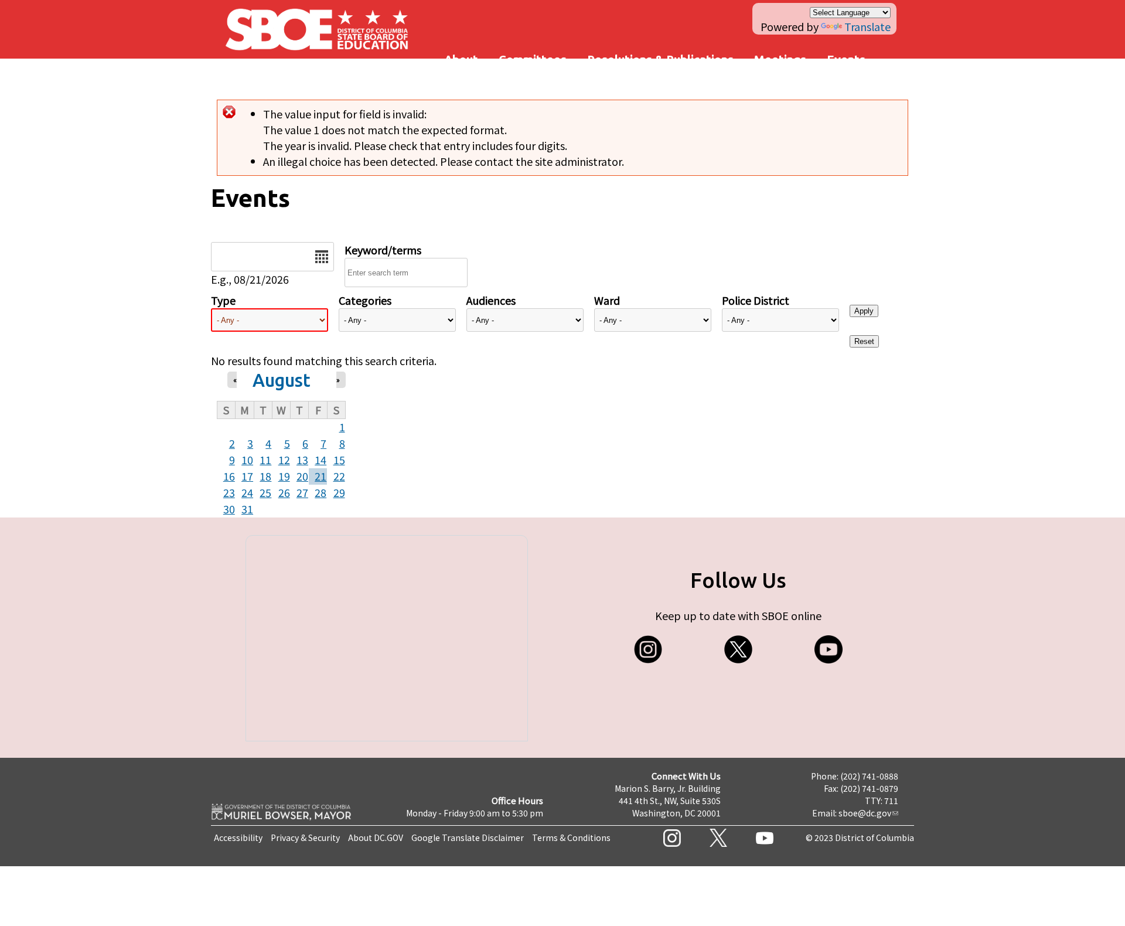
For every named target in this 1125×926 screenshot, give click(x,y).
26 (284, 492)
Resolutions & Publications (660, 59)
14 (320, 459)
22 (339, 476)
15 (339, 459)
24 (247, 492)
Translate (867, 26)
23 (229, 492)
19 (284, 476)
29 (339, 492)
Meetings (780, 59)
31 (247, 508)
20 (302, 476)
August (282, 380)
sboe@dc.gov (864, 813)
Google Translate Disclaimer (467, 837)
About (461, 59)
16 (229, 476)
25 (265, 492)
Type (223, 300)
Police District (755, 300)
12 (284, 459)
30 (229, 508)
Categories (365, 300)
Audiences (491, 300)
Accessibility (238, 837)
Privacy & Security (305, 837)
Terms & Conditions (571, 837)
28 (320, 492)
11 (265, 459)
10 (247, 459)
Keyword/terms (383, 249)
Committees (533, 59)
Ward (607, 300)
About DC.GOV (375, 837)
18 (265, 476)
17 (247, 476)
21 (320, 476)
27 (302, 492)
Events (846, 59)
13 (302, 459)
